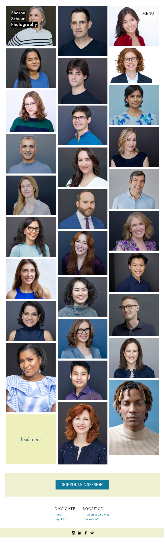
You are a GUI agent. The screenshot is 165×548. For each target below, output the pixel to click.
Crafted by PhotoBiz (82, 543)
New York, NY (91, 519)
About (58, 514)
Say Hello (60, 519)
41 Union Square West (96, 514)
